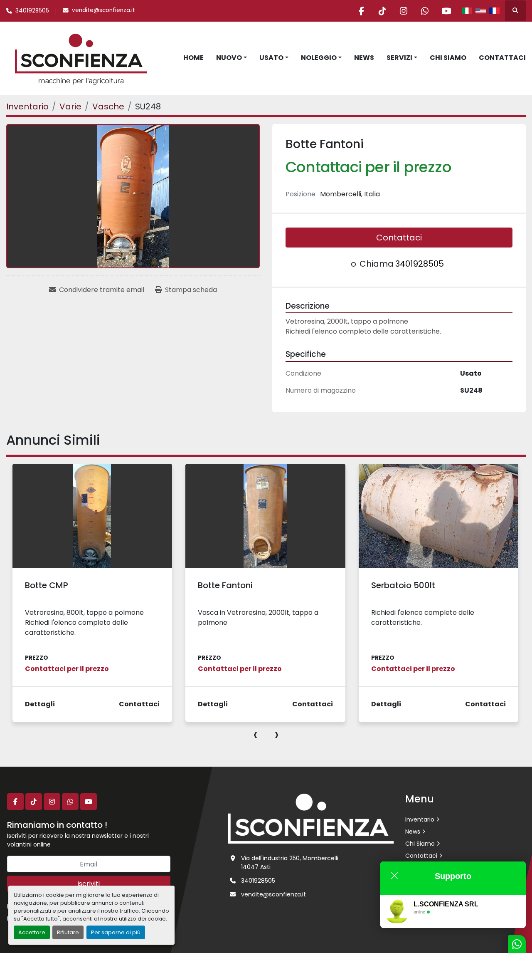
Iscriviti (88, 884)
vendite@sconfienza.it (103, 10)
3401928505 (32, 11)
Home (193, 57)
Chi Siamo (448, 57)
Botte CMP (46, 585)
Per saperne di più (115, 932)
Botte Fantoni (225, 585)
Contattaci (502, 57)
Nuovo (229, 57)
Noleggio (319, 57)
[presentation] (255, 734)
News (364, 57)
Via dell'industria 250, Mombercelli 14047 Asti (289, 862)
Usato (271, 57)
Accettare (31, 932)
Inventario (419, 819)
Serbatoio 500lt (403, 585)
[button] (231, 58)
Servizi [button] (399, 57)
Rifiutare (68, 932)
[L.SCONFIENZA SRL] (311, 818)
